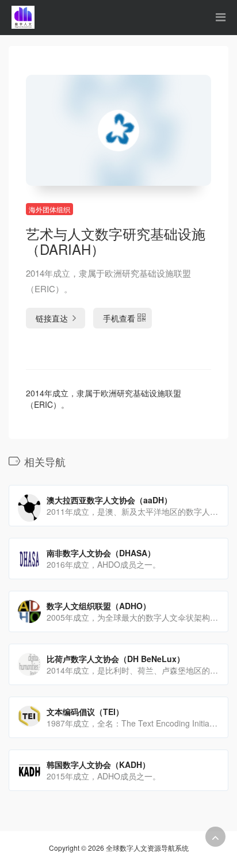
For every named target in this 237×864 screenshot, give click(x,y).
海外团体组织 (49, 209)
